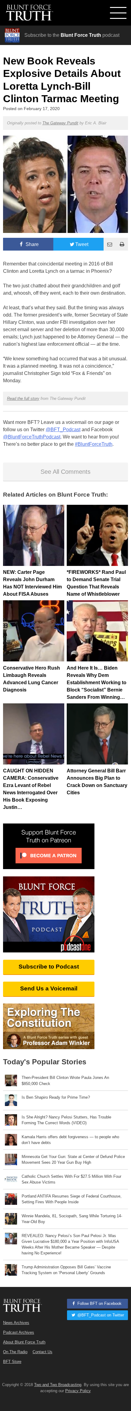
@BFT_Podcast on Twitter (100, 1315)
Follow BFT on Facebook (99, 1303)
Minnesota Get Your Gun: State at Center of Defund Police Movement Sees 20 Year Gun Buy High (73, 1159)
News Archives (16, 1322)
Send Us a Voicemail (48, 988)
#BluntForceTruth (93, 444)
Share (31, 244)
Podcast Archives (18, 1332)
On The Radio (15, 1352)
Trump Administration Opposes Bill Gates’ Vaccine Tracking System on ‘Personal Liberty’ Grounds (66, 1270)
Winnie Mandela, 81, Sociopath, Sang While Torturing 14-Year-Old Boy (72, 1219)
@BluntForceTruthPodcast (31, 436)
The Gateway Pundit (60, 123)
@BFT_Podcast (63, 429)
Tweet (81, 244)
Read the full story (23, 398)
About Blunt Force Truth (24, 1342)
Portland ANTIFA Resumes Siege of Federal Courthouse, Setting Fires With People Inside (72, 1199)
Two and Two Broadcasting (57, 1384)
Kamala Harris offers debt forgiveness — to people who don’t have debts (70, 1140)
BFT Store (12, 1361)
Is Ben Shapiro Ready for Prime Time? (56, 1097)
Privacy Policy (78, 1390)
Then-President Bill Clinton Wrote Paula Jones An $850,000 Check (65, 1080)
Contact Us (42, 1352)
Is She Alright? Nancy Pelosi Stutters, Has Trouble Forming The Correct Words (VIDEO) (66, 1120)
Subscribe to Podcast (49, 966)
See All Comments (65, 471)
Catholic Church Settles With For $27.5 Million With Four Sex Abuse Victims (71, 1179)
